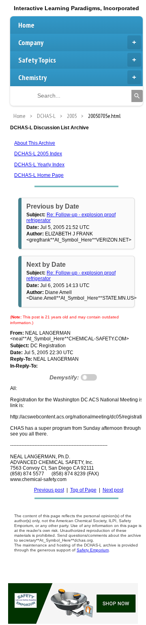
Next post (113, 490)
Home (26, 25)
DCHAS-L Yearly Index (39, 165)
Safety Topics (37, 60)
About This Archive (34, 143)
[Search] (137, 96)
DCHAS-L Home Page (39, 175)
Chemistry (32, 77)
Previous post (49, 490)
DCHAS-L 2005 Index (38, 154)
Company (30, 42)
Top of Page (83, 490)
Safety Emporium (93, 550)
